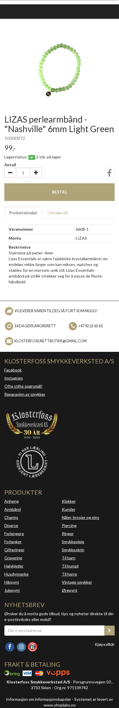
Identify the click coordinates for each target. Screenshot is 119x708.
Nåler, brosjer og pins (80, 517)
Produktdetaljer (23, 212)
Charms (11, 517)
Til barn (68, 557)
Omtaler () (57, 212)
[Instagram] (21, 646)
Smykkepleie (73, 541)
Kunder (68, 509)
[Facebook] (10, 646)
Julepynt (12, 590)
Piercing (69, 525)
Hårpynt (11, 582)
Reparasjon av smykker (24, 394)
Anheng (11, 501)
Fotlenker (13, 541)
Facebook (13, 369)
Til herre (69, 574)
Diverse (11, 525)
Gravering (13, 557)
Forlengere (14, 533)
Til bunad (70, 565)
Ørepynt (69, 590)
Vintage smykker (77, 582)
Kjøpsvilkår (105, 644)
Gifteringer (14, 549)
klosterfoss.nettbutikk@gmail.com (50, 341)
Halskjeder (13, 565)
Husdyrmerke (16, 574)
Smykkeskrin (73, 549)
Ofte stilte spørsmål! (23, 386)
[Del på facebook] (109, 174)
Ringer (68, 533)
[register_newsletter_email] (109, 630)
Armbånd (12, 509)
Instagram (13, 378)
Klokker (69, 501)
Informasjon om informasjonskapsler (38, 699)
